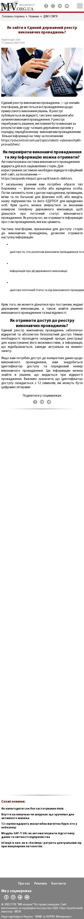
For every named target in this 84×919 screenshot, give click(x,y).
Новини (34, 16)
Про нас (24, 883)
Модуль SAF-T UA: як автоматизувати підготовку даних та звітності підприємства (38, 835)
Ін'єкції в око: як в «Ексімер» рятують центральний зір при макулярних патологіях (41, 844)
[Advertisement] (42, 604)
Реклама (40, 883)
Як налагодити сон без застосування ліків (32, 808)
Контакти (58, 883)
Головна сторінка (13, 16)
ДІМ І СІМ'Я (50, 16)
